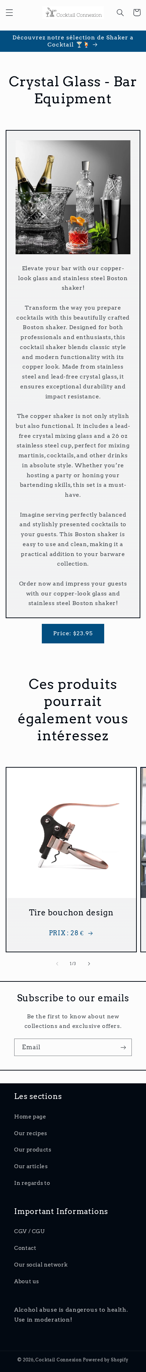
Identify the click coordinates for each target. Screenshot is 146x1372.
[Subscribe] (123, 1047)
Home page (30, 1117)
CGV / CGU (29, 1231)
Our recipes (30, 1133)
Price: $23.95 (73, 633)
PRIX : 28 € (66, 933)
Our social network (40, 1265)
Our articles (31, 1166)
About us (26, 1281)
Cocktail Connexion (59, 1359)
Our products (32, 1150)
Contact (25, 1248)
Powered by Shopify (105, 1359)
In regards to (32, 1183)
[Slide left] (57, 963)
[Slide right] (89, 963)
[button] (9, 12)
